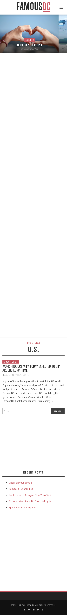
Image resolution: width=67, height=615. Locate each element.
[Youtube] (42, 609)
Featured (29, 39)
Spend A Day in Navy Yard (22, 507)
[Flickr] (29, 609)
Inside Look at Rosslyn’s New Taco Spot (30, 495)
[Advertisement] (29, 441)
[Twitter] (38, 609)
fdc (7, 375)
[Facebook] (24, 609)
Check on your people (29, 45)
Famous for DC (10, 361)
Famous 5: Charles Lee (21, 488)
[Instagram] (33, 609)
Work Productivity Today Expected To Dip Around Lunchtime (31, 368)
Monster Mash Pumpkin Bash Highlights (30, 501)
